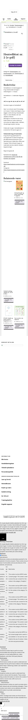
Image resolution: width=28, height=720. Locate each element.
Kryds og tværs (6, 488)
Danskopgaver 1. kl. (15, 71)
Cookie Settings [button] (4, 532)
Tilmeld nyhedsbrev (7, 467)
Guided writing (6, 492)
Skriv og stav (14, 4)
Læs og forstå (6, 479)
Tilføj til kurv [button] (8, 300)
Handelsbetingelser (7, 463)
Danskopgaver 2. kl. (9, 73)
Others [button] (2, 692)
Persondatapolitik (7, 472)
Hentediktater (9, 75)
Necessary (4, 555)
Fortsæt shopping (11, 718)
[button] (22, 33)
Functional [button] (3, 647)
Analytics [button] (2, 669)
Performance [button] (3, 658)
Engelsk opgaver (6, 504)
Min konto (4, 459)
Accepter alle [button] (12, 532)
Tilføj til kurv (15, 65)
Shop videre (14, 714)
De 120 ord (4, 496)
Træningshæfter (6, 500)
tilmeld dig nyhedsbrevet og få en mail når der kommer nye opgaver (13, 156)
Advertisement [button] (4, 680)
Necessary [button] (3, 553)
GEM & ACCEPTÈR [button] (5, 701)
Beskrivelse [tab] (9, 80)
